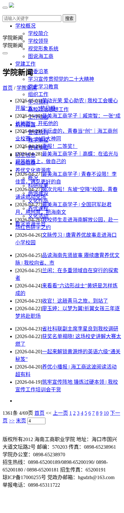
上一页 (60, 413)
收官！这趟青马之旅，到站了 (75, 301)
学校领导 (38, 41)
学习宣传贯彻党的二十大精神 (61, 79)
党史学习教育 (43, 86)
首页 (8, 88)
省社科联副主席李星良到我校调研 (80, 328)
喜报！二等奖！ (60, 146)
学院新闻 (27, 88)
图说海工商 (40, 56)
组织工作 (38, 94)
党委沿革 (38, 71)
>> (12, 420)
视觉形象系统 (43, 48)
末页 (21, 420)
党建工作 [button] (25, 64)
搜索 (69, 18)
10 (106, 413)
